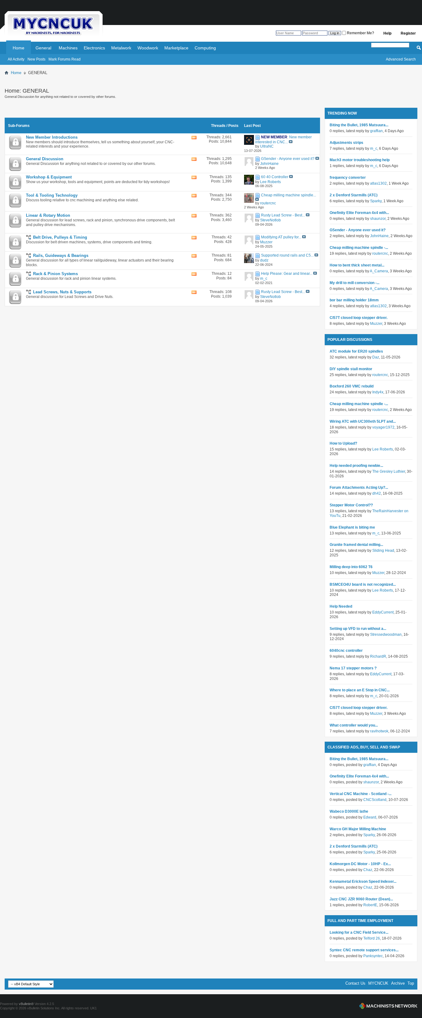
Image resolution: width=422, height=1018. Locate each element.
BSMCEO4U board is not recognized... (363, 584)
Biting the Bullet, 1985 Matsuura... (359, 125)
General (43, 47)
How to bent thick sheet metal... (357, 265)
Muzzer (376, 323)
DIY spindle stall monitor (351, 369)
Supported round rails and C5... (287, 255)
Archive (398, 983)
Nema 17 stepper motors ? (353, 668)
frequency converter (348, 177)
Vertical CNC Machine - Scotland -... (360, 794)
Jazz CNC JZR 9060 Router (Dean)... (361, 899)
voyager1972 (383, 427)
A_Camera (379, 271)
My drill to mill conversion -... (354, 283)
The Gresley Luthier (388, 471)
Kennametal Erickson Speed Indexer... (363, 881)
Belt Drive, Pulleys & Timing (60, 237)
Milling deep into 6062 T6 (351, 567)
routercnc (380, 253)
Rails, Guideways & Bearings (60, 255)
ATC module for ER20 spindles (356, 351)
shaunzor (378, 218)
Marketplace (176, 47)
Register (408, 33)
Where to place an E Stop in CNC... (360, 690)
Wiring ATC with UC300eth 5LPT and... (363, 421)
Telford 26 (371, 938)
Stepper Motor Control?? (351, 505)
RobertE (370, 905)
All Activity (16, 59)
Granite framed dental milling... (356, 545)
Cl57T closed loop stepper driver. (358, 318)
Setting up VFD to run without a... (358, 628)
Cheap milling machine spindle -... (359, 247)
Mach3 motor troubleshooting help (360, 160)
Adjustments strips (346, 142)
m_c (373, 148)
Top (410, 983)
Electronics (94, 47)
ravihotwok (379, 731)
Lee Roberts (382, 449)
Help (387, 33)
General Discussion (44, 159)
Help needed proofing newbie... (356, 465)
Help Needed (341, 606)
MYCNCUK (378, 983)
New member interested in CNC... (283, 139)
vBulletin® (26, 1004)
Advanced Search (401, 59)
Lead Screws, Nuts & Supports (62, 292)
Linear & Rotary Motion (48, 215)
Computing (205, 47)
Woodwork (147, 47)
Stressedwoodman (386, 634)
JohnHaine (379, 236)
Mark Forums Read (65, 59)
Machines (68, 47)
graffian (376, 131)
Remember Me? (360, 33)
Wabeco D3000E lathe (349, 811)
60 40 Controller (274, 177)
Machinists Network (388, 1006)
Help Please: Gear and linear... (286, 273)
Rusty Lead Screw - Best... (283, 215)
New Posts (36, 59)
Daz (375, 357)
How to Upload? (343, 443)
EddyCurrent (383, 612)
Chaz (367, 870)
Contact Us (355, 983)
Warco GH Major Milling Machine (358, 829)
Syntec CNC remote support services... (364, 950)
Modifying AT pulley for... (281, 237)
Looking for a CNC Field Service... (359, 932)
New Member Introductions (52, 137)
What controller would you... (354, 725)
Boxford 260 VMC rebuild (351, 386)
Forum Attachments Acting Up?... (359, 487)
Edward (369, 817)
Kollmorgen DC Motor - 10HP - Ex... (360, 864)
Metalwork (121, 47)
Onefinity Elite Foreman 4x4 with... (359, 213)
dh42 (376, 493)
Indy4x (377, 392)
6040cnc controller (346, 650)
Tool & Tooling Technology (52, 195)
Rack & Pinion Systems (55, 273)
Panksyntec (373, 956)
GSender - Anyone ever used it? (287, 159)
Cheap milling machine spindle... (288, 195)
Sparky (376, 201)
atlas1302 (378, 183)
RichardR (378, 656)
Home (18, 47)
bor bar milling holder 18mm (354, 300)
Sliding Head (383, 550)
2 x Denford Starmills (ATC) (354, 195)
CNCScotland (374, 800)
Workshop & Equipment (49, 177)
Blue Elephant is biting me (352, 527)
